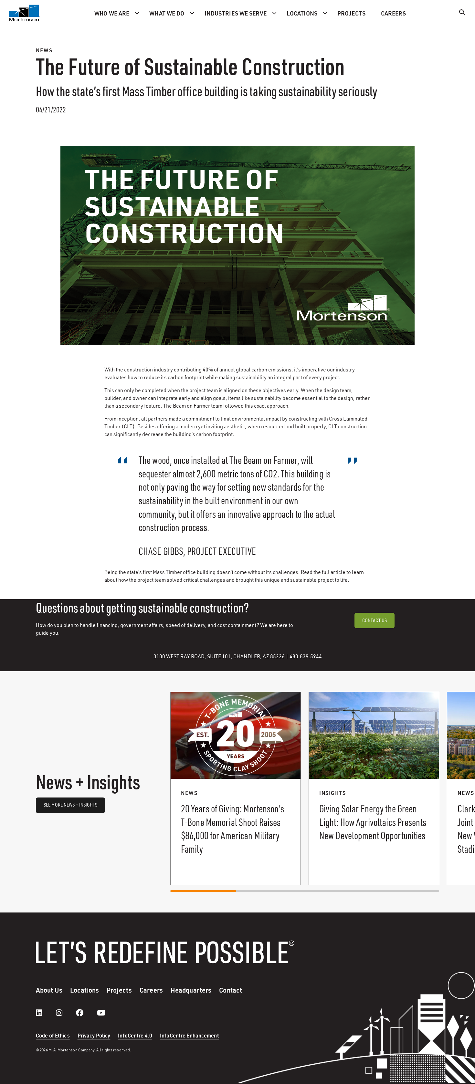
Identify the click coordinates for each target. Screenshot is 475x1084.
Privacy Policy (94, 1035)
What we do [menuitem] (166, 13)
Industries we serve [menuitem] (236, 13)
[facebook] (86, 1012)
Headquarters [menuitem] (191, 990)
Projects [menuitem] (351, 13)
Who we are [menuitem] (111, 13)
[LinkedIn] (45, 1012)
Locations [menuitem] (302, 13)
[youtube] (101, 1012)
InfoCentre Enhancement (189, 1035)
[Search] (462, 13)
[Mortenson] (24, 13)
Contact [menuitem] (230, 990)
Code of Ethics (53, 1035)
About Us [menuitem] (49, 990)
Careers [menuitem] (393, 13)
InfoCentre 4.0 (135, 1035)
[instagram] (65, 1012)
